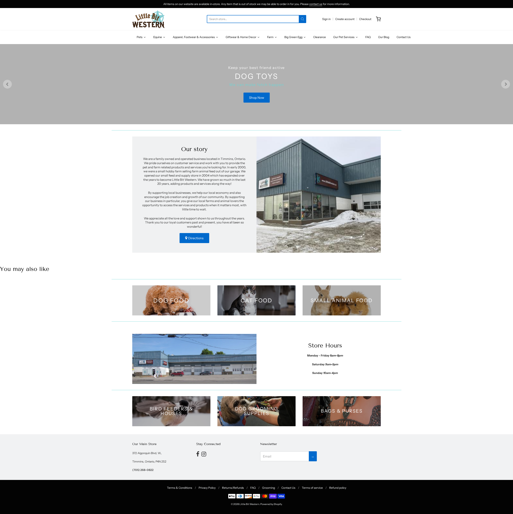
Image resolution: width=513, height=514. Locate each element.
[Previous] (7, 84)
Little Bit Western (249, 504)
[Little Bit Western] (149, 19)
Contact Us (288, 488)
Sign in (326, 19)
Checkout (365, 19)
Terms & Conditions (179, 488)
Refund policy (337, 488)
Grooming (268, 488)
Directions (196, 238)
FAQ (253, 488)
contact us (315, 4)
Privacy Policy (207, 488)
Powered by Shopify (271, 504)
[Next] (505, 84)
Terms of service (312, 488)
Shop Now (256, 98)
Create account (344, 19)
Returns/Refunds (233, 488)
